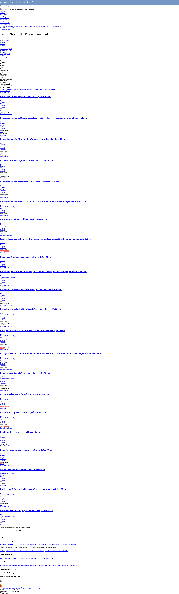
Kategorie (7, 28)
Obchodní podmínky (6, 588)
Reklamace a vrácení (19, 558)
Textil (14, 28)
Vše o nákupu (4, 558)
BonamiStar (75, 565)
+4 (2, 346)
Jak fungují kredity (47, 558)
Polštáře (43, 544)
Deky (47, 544)
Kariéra (30, 565)
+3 (2, 110)
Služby (2, 565)
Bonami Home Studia (35, 558)
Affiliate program (53, 565)
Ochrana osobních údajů (19, 588)
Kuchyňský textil (5, 544)
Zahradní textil (71, 544)
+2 (1, 110)
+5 (1, 233)
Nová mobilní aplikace (65, 565)
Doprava (10, 558)
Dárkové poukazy (23, 565)
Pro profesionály (37, 565)
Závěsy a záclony (15, 544)
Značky (15, 565)
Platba (27, 558)
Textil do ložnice (36, 544)
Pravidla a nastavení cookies (35, 588)
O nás (11, 565)
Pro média (45, 565)
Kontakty (7, 565)
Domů (2, 28)
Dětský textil (63, 544)
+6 (2, 233)
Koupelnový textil (54, 544)
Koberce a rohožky (26, 544)
